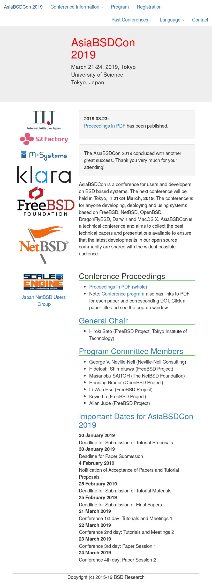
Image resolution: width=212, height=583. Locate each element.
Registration (149, 6)
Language (171, 19)
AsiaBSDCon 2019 (23, 6)
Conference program (123, 293)
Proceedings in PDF (104, 125)
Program (120, 6)
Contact (200, 19)
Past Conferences (130, 19)
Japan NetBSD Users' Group (44, 300)
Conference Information (75, 6)
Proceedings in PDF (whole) (118, 286)
